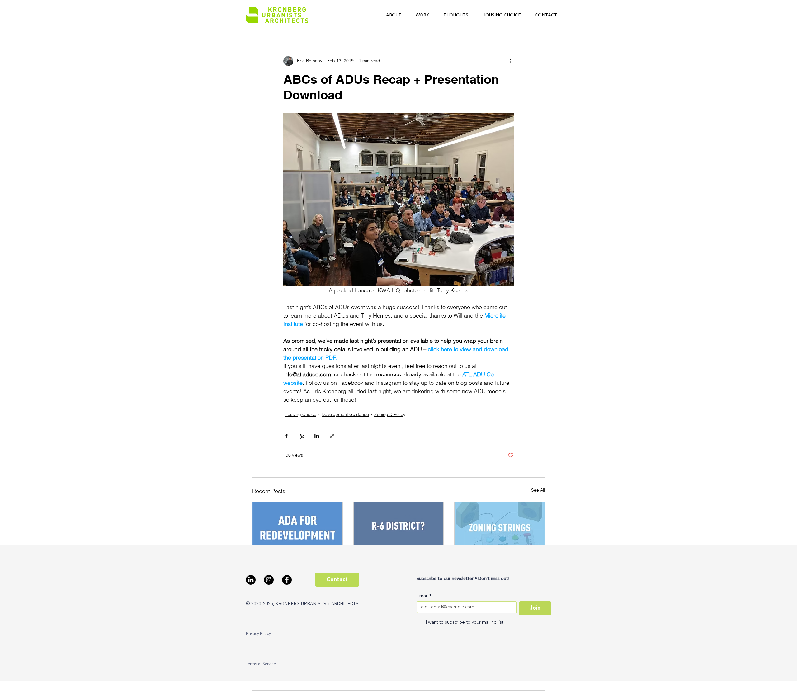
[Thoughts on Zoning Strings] (500, 527)
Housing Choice (300, 414)
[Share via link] (332, 436)
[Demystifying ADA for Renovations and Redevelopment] (297, 527)
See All (538, 490)
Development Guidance (345, 414)
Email (424, 595)
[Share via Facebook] (286, 436)
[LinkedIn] (251, 580)
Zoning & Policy (389, 414)
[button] (393, 15)
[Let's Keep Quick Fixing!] (399, 527)
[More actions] (510, 61)
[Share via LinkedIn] (317, 436)
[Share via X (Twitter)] (301, 436)
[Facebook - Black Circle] (287, 580)
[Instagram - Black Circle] (269, 580)
